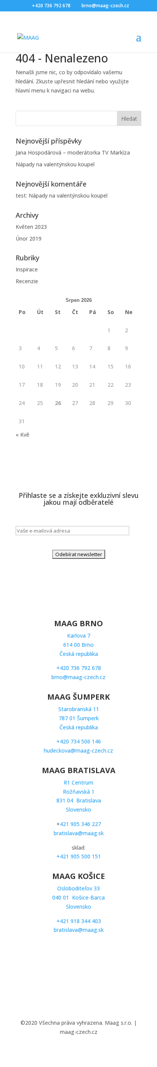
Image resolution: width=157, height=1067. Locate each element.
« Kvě (22, 434)
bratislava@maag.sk (79, 833)
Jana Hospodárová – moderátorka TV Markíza (73, 152)
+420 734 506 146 (78, 741)
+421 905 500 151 (78, 856)
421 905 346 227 (80, 824)
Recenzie (27, 281)
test (21, 195)
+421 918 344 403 (78, 921)
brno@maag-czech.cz (78, 677)
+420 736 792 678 (78, 667)
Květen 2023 (31, 226)
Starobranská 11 (78, 718)
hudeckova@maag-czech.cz (78, 750)
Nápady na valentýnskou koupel (55, 164)
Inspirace (27, 269)
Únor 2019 (29, 238)
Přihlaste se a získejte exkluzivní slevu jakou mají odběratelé (79, 499)
